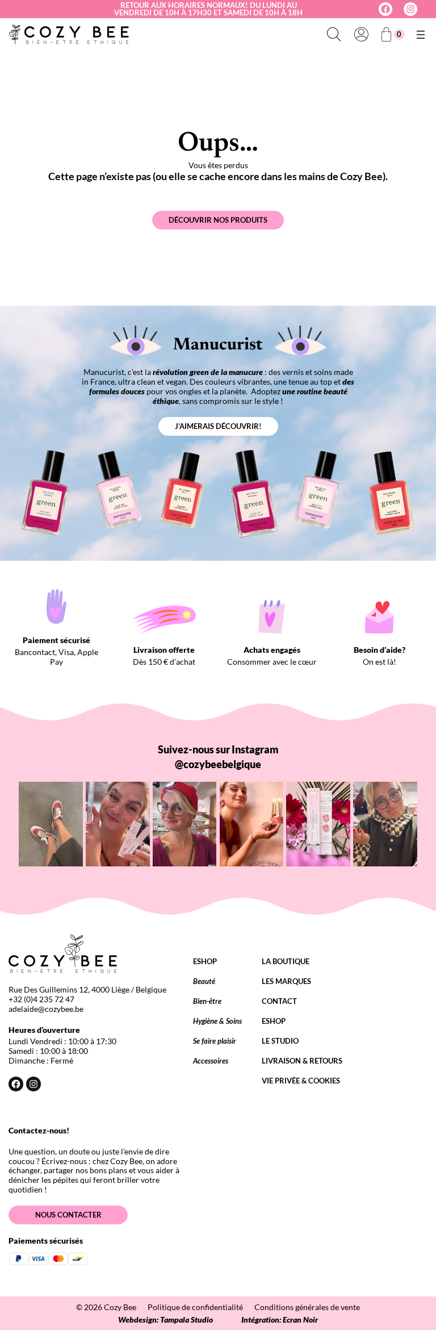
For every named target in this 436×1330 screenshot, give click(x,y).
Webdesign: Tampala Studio (165, 1319)
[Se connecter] (361, 34)
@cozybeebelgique (218, 764)
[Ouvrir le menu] (420, 34)
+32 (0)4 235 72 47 (41, 999)
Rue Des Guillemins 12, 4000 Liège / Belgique (87, 989)
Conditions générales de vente (307, 1307)
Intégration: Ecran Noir (279, 1319)
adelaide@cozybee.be (46, 1009)
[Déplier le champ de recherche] (334, 34)
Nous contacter (68, 1214)
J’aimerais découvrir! (218, 426)
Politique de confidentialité (195, 1307)
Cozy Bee (120, 1307)
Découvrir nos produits (218, 219)
